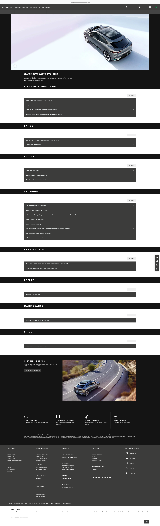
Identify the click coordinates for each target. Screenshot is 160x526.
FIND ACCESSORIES (40, 496)
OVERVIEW (38, 478)
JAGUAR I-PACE (11, 456)
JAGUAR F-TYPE (11, 458)
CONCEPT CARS (95, 462)
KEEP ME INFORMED (34, 370)
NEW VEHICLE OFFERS (41, 452)
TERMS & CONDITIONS (18, 503)
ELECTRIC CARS (11, 469)
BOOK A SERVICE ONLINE (68, 465)
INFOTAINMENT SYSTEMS (68, 469)
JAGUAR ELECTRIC (96, 480)
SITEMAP (52, 503)
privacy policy (94, 512)
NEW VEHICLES (39, 489)
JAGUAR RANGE (11, 462)
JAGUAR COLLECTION (41, 494)
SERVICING (64, 461)
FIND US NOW (65, 492)
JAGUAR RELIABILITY (97, 460)
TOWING (9, 467)
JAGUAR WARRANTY (66, 478)
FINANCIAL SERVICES (41, 460)
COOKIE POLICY (44, 503)
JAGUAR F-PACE (11, 452)
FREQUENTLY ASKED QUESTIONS (69, 471)
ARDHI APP (94, 458)
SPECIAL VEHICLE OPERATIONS (15, 460)
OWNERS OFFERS (40, 456)
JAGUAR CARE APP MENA (68, 454)
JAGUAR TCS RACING (97, 454)
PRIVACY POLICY (36, 503)
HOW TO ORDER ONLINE (41, 467)
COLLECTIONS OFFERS (41, 458)
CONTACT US (39, 483)
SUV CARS (10, 465)
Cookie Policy (128, 512)
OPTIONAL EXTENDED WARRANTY (70, 480)
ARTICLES (94, 456)
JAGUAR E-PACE (11, 454)
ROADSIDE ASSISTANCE (67, 487)
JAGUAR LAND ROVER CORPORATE (63, 503)
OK (147, 521)
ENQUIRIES (64, 489)
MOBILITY (64, 452)
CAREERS (10, 503)
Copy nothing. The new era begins (80, 2)
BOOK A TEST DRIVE (41, 469)
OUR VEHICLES (39, 480)
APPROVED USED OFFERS (42, 454)
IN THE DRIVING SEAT (97, 471)
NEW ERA (10, 471)
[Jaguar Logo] (7, 7)
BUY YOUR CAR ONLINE (41, 492)
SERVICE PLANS (65, 463)
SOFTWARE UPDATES (67, 467)
